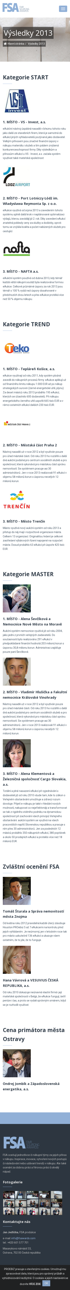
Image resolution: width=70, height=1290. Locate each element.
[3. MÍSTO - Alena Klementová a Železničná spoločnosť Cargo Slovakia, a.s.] (17, 751)
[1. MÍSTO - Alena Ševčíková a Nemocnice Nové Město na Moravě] (17, 596)
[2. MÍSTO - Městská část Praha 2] (17, 423)
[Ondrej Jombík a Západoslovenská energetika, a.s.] (17, 1061)
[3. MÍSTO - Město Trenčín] (17, 499)
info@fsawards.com (23, 1238)
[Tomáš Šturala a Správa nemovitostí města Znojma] (17, 889)
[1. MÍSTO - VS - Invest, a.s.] (17, 100)
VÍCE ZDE (35, 1284)
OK (46, 1283)
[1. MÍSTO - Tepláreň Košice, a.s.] (17, 346)
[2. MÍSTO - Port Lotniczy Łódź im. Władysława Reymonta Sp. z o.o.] (17, 176)
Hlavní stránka (16, 43)
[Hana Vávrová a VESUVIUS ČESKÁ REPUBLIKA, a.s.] (17, 958)
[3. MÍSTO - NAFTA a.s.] (17, 249)
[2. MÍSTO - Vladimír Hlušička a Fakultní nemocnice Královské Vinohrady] (17, 670)
